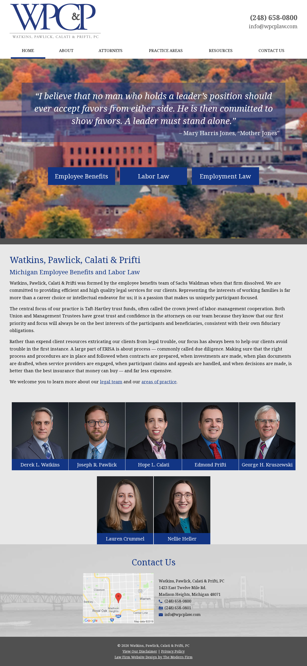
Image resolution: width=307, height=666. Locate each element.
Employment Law (225, 176)
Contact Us (271, 50)
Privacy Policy (173, 651)
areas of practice (159, 382)
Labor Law (153, 176)
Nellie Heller (182, 538)
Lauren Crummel (125, 538)
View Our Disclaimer (140, 651)
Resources (221, 50)
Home (28, 50)
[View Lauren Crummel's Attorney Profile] (125, 504)
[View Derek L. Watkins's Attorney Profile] (40, 430)
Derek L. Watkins (40, 464)
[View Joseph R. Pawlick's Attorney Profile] (97, 430)
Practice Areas (166, 50)
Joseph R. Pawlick (97, 464)
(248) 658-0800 (273, 17)
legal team (111, 382)
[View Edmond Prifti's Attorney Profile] (210, 430)
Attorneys (111, 50)
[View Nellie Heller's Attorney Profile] (182, 504)
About (66, 50)
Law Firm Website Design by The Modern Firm (154, 657)
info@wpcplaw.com (273, 26)
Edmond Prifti (210, 464)
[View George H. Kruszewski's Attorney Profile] (267, 430)
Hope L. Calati (153, 464)
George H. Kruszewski (267, 464)
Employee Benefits (81, 176)
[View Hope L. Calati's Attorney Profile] (153, 430)
